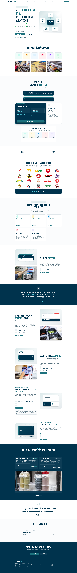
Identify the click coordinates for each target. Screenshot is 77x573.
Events (45, 1)
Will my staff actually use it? (27, 534)
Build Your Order (43, 272)
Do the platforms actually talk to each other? (29, 530)
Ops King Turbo (29, 565)
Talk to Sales (29, 34)
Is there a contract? (25, 536)
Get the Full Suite (30, 121)
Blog (43, 1)
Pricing (40, 1)
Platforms (28, 1)
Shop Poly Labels (33, 466)
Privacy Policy (53, 566)
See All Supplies (38, 495)
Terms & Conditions (53, 567)
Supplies (37, 1)
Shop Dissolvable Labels (56, 467)
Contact (52, 1)
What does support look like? (27, 532)
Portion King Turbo (29, 564)
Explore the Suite (20, 34)
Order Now (66, 1)
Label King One (33, 1)
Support (49, 1)
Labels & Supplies (41, 563)
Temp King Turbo (29, 563)
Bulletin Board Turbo (30, 566)
